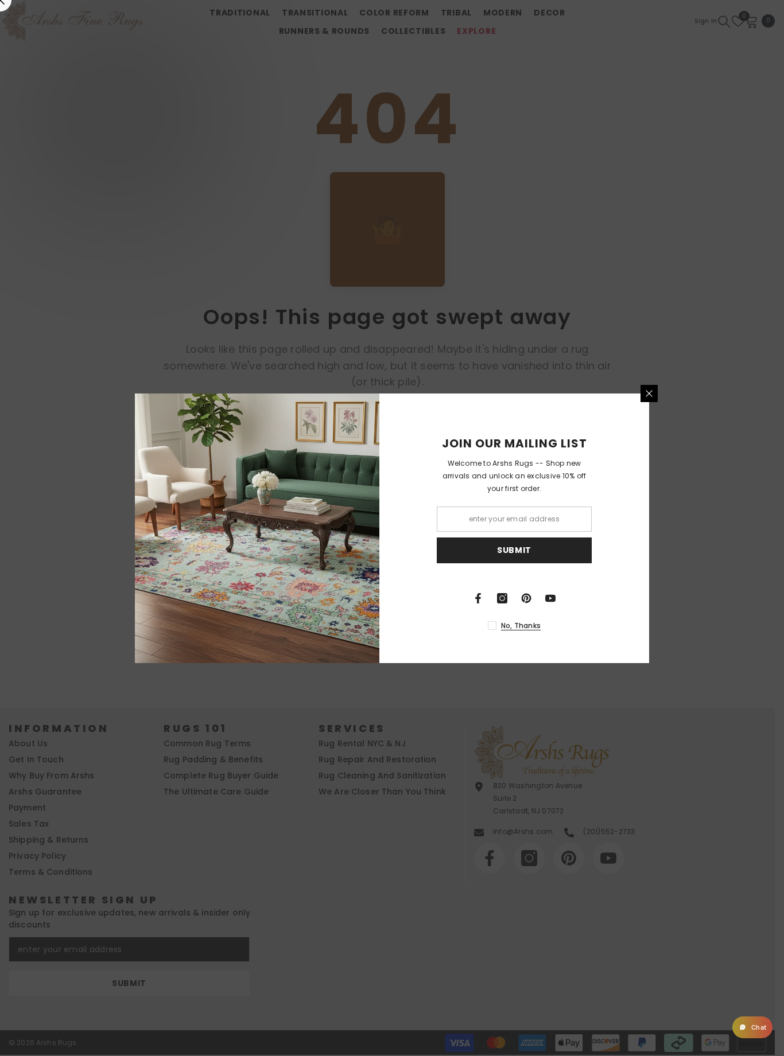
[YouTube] (563, 598)
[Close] (661, 393)
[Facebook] (491, 598)
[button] (752, 1027)
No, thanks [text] (533, 625)
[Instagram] (515, 598)
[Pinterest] (539, 598)
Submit (527, 550)
